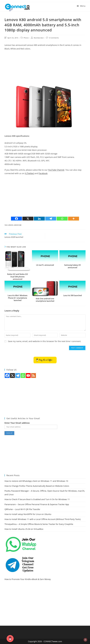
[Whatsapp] (62, 218)
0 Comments (54, 38)
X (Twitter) (29, 173)
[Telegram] (50, 218)
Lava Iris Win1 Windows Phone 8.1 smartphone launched (17, 298)
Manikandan (39, 38)
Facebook (43, 173)
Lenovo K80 (17, 225)
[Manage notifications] (85, 639)
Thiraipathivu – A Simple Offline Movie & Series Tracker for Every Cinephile (38, 524)
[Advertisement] (45, 68)
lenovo (10, 225)
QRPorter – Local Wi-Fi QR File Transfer (22, 509)
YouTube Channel (56, 170)
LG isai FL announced (45, 265)
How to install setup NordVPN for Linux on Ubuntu (27, 514)
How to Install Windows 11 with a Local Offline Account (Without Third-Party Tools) (42, 519)
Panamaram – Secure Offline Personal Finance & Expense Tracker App (36, 504)
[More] (73, 218)
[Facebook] (16, 218)
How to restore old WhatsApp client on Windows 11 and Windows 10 (36, 481)
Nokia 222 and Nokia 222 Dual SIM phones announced (17, 276)
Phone (26, 38)
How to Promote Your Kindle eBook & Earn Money (27, 579)
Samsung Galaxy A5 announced (72, 266)
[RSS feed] (33, 375)
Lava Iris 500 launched (72, 295)
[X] (27, 218)
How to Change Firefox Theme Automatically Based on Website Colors (36, 486)
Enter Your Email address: (17, 423)
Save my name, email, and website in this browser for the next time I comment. (44, 341)
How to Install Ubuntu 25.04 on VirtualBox (23, 529)
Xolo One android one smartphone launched (45, 299)
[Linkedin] (39, 218)
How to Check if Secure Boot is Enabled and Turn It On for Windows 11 (37, 499)
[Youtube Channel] (28, 375)
